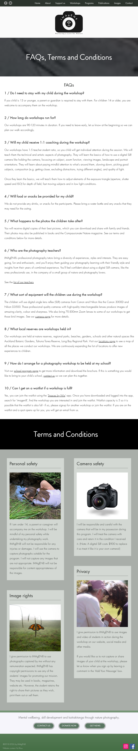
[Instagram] (125, 746)
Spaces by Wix (56, 395)
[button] (48, 2)
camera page (42, 316)
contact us (49, 375)
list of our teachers (23, 282)
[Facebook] (5, 3)
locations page (107, 341)
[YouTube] (10, 3)
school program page (26, 371)
